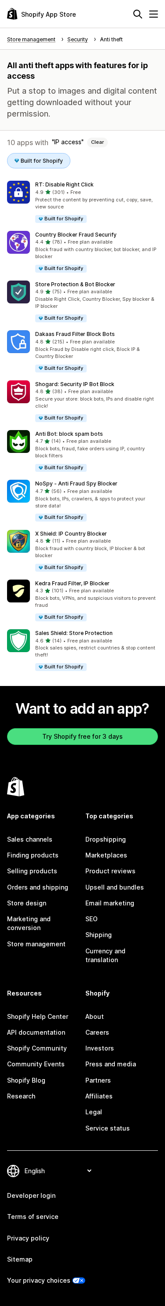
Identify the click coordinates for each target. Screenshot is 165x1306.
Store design (26, 903)
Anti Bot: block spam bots (69, 433)
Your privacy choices (38, 1280)
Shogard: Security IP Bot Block (74, 384)
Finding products (33, 855)
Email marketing (109, 903)
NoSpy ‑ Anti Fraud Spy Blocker (76, 483)
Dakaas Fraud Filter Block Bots (75, 334)
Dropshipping (105, 839)
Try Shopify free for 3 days (82, 736)
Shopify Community (37, 1048)
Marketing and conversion (29, 923)
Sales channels (29, 839)
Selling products (32, 871)
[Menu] (153, 14)
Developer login (31, 1195)
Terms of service (33, 1216)
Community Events (36, 1064)
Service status (107, 1128)
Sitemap (20, 1259)
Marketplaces (106, 855)
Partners (98, 1080)
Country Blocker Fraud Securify (76, 234)
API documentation (36, 1032)
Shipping (98, 934)
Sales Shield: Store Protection (74, 633)
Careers (97, 1032)
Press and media (110, 1064)
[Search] (137, 14)
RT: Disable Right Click (64, 184)
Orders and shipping (37, 887)
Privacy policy (28, 1238)
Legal (93, 1112)
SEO (91, 919)
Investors (99, 1048)
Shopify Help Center (37, 1016)
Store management (36, 944)
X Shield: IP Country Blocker (71, 533)
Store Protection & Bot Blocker (75, 284)
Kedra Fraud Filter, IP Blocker (72, 583)
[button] (82, 202)
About (94, 1016)
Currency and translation (105, 955)
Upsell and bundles (114, 887)
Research (21, 1096)
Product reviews (110, 871)
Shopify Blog (26, 1080)
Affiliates (99, 1096)
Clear (97, 142)
